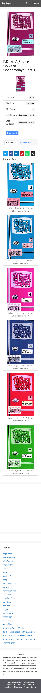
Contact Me (21, 685)
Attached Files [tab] (26, 143)
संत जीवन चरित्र (9, 561)
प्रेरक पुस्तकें (7, 554)
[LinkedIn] (16, 153)
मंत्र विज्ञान (7, 602)
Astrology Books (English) (14, 628)
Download (12, 133)
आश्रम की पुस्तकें (9, 643)
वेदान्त (5, 580)
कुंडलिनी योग (7, 576)
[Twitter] (5, 153)
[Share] (33, 153)
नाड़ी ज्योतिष (7, 624)
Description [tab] (11, 143)
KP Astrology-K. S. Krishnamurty (17, 635)
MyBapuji (7, 3)
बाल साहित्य (7, 569)
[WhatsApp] (27, 153)
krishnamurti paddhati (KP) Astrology (19, 632)
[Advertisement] (20, 508)
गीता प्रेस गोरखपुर (9, 558)
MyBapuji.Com (28, 682)
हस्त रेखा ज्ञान (8, 621)
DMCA (33, 687)
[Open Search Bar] (27, 3)
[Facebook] (11, 153)
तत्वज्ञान (6, 587)
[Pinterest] (22, 153)
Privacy (26, 687)
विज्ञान (5, 572)
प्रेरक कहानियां (8, 565)
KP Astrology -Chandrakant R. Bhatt (19, 639)
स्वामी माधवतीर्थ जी (9, 591)
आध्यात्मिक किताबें (9, 598)
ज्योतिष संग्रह (7, 617)
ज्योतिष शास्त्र (8, 613)
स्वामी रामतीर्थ (7, 595)
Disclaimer (18, 687)
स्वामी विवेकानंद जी (9, 584)
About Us (11, 685)
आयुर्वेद (5, 610)
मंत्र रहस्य (6, 606)
